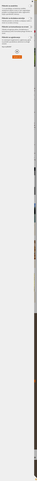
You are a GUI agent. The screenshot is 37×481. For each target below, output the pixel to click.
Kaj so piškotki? (6, 47)
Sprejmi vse (17, 57)
